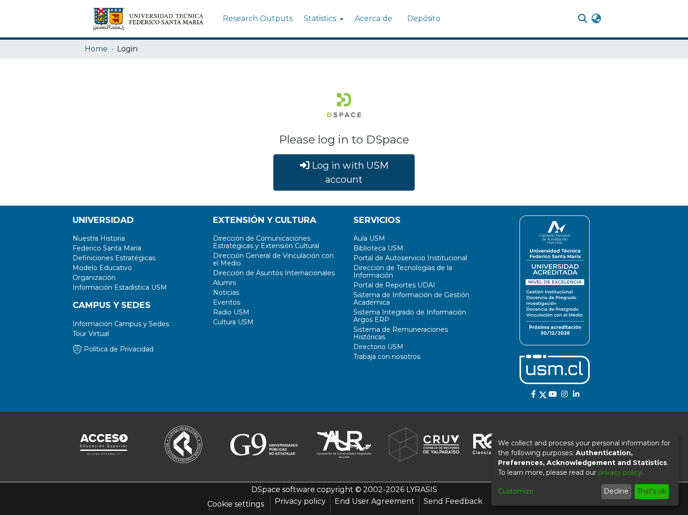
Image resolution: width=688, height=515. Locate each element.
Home (96, 48)
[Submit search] (582, 18)
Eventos (226, 302)
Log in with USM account (348, 172)
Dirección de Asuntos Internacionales (274, 273)
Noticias (226, 292)
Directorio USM (378, 347)
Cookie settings (235, 504)
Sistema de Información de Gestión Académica (411, 299)
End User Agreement (375, 501)
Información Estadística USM (120, 287)
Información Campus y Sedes (121, 324)
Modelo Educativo (102, 268)
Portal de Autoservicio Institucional (410, 258)
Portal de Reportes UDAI (394, 285)
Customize (516, 491)
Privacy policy (300, 501)
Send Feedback (453, 501)
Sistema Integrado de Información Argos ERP (409, 316)
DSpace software (283, 489)
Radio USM (231, 312)
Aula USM (369, 238)
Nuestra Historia (99, 238)
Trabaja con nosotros (386, 356)
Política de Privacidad (118, 349)
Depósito (423, 18)
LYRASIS (421, 489)
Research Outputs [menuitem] (258, 18)
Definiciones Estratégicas (114, 258)
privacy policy (620, 472)
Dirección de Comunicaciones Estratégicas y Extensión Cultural (266, 242)
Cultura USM (233, 322)
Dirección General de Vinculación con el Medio (273, 259)
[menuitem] (323, 18)
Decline (616, 491)
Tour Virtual (91, 333)
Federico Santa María (107, 248)
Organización (94, 277)
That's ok (651, 491)
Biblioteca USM (378, 248)
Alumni (224, 283)
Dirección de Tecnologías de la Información (402, 271)
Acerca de (373, 18)
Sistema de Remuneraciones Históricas (400, 333)
